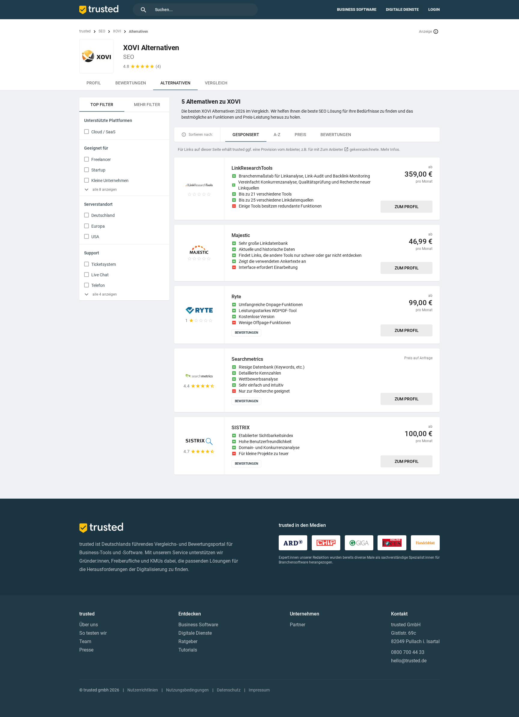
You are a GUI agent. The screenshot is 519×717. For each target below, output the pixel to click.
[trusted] (98, 10)
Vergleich (216, 83)
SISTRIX (241, 427)
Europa (98, 226)
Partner (297, 624)
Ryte (236, 296)
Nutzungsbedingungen (187, 690)
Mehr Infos (390, 149)
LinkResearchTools (252, 168)
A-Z (277, 134)
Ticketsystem (103, 264)
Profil (93, 83)
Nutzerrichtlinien (142, 690)
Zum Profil (407, 206)
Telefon (98, 285)
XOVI (117, 31)
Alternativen (175, 83)
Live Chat (100, 274)
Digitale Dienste (402, 9)
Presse (86, 650)
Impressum (259, 690)
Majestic (241, 235)
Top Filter (101, 104)
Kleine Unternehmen (110, 180)
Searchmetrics (247, 359)
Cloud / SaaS (103, 131)
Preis (300, 134)
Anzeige (425, 31)
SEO (102, 31)
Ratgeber (187, 641)
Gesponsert (245, 134)
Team (85, 641)
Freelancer (101, 159)
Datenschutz (229, 690)
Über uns (88, 624)
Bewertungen (130, 83)
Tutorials (187, 650)
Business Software (356, 9)
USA (95, 236)
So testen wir (93, 633)
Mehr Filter (147, 104)
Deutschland (103, 215)
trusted (85, 31)
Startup (98, 170)
